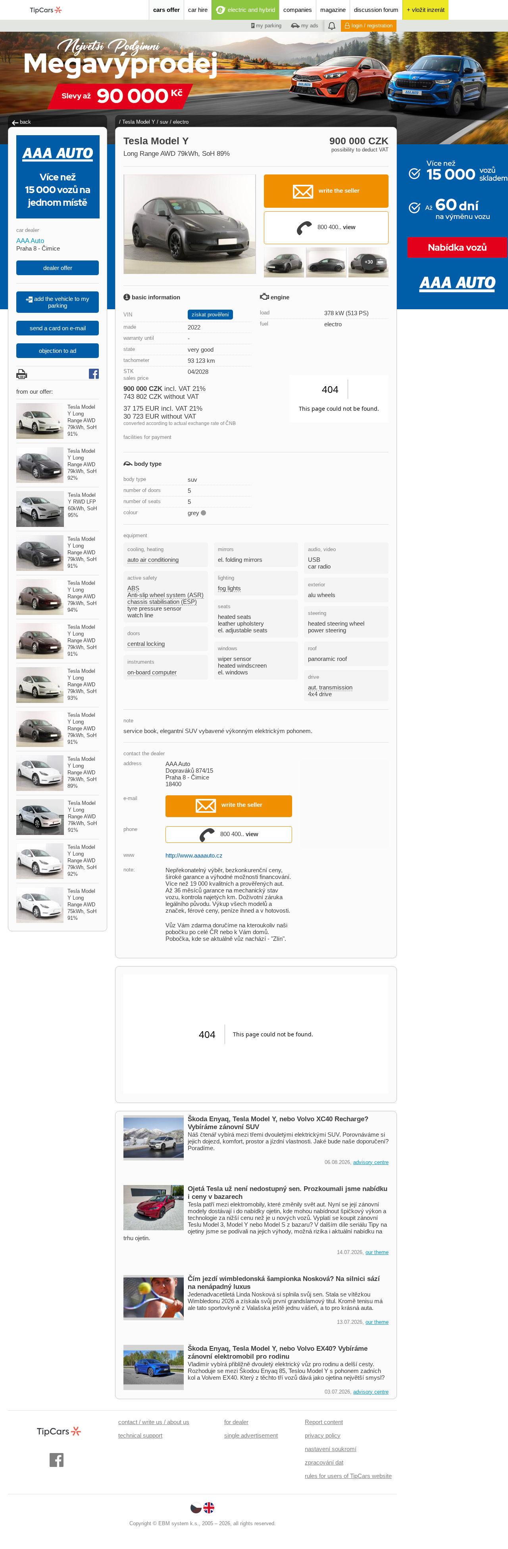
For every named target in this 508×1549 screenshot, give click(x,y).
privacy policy (323, 1435)
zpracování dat (324, 1462)
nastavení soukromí (330, 1449)
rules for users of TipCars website (348, 1475)
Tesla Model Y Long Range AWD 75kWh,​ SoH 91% (81, 904)
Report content (324, 1422)
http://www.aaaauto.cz (194, 855)
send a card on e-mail (58, 328)
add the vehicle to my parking (61, 302)
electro (181, 122)
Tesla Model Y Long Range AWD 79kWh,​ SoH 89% (81, 772)
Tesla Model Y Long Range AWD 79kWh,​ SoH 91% (81, 420)
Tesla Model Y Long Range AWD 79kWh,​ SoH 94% (81, 596)
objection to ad (57, 350)
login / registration (372, 26)
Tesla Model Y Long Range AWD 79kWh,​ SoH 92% (81, 464)
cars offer (166, 9)
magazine (333, 9)
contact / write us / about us (153, 1422)
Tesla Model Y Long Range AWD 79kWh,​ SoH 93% (81, 684)
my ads (309, 26)
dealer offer (57, 267)
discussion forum (376, 9)
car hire (198, 9)
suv (164, 122)
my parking (267, 26)
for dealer (236, 1422)
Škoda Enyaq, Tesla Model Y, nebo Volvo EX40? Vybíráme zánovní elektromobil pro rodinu (278, 1352)
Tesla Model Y (138, 122)
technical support (140, 1435)
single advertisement (251, 1435)
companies (297, 9)
